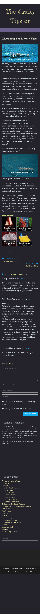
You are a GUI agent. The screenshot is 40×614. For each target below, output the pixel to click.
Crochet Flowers (10, 497)
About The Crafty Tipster (30, 568)
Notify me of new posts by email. (18, 408)
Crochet (5, 486)
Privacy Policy (6, 568)
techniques (8, 251)
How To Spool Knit (11, 520)
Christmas (6, 483)
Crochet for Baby (10, 499)
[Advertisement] (15, 460)
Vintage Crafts (7, 529)
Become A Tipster (17, 568)
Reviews (5, 515)
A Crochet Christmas (12, 488)
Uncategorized (7, 527)
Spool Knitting (7, 518)
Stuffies (5, 525)
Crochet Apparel (10, 492)
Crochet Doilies (10, 495)
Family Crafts (6, 509)
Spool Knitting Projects (12, 522)
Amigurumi (8, 490)
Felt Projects (6, 511)
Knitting (5, 513)
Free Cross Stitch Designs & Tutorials (17, 506)
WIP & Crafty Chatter (9, 532)
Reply (23, 278)
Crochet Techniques (11, 502)
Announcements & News (11, 481)
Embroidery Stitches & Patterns (13, 504)
